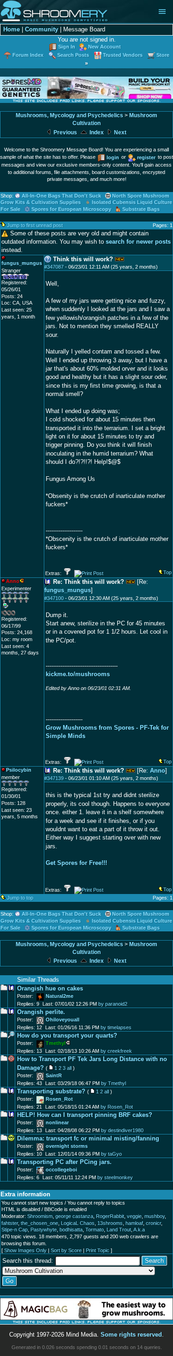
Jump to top (20, 897)
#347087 (54, 267)
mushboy (154, 1216)
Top (167, 572)
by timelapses (116, 1027)
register (146, 157)
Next (119, 132)
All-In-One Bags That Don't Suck (61, 195)
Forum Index (27, 55)
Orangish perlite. (41, 1011)
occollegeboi (61, 1169)
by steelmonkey (115, 1177)
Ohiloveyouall (62, 1019)
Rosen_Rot (59, 1099)
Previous (64, 132)
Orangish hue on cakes (50, 988)
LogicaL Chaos (78, 1223)
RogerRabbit (110, 1216)
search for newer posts (138, 241)
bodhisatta (71, 1229)
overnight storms (67, 1146)
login (113, 157)
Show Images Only (25, 1250)
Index (96, 132)
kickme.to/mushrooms (78, 674)
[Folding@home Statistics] (19, 614)
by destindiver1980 (122, 1130)
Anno (157, 770)
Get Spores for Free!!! (76, 862)
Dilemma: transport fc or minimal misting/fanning (88, 1138)
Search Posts (73, 55)
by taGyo (111, 1154)
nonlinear (57, 1122)
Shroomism (40, 1216)
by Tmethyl (113, 1083)
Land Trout (119, 1229)
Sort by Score (66, 1250)
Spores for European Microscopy (71, 209)
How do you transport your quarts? (67, 1035)
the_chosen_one (39, 1223)
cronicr (153, 1223)
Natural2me (59, 996)
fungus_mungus (67, 590)
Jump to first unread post (35, 225)
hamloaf (134, 1223)
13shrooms (110, 1223)
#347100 (54, 598)
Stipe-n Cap (14, 1229)
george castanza (74, 1216)
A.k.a (139, 1229)
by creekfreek (116, 1051)
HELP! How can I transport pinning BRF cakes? (84, 1114)
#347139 (54, 778)
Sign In (66, 46)
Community (41, 29)
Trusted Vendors (123, 55)
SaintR (54, 1075)
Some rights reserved (131, 1334)
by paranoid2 (112, 1004)
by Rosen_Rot (117, 1107)
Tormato (94, 1229)
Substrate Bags (141, 209)
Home (11, 29)
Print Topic (97, 1250)
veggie (134, 1216)
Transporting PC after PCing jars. (64, 1161)
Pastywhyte (43, 1229)
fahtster (9, 1223)
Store (162, 55)
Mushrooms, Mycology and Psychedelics (69, 115)
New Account (104, 46)
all (69, 1068)
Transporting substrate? (51, 1091)
